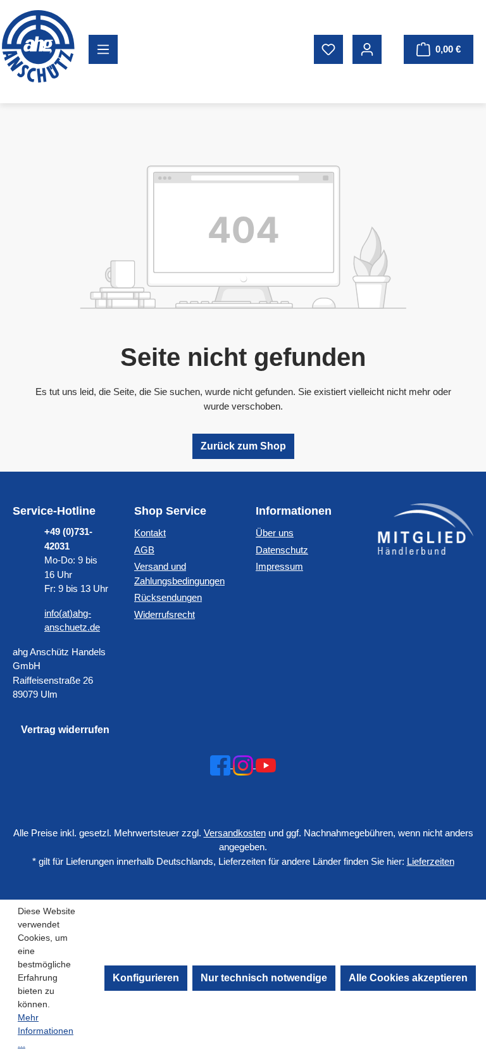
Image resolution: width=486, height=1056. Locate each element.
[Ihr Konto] (367, 49)
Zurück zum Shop (243, 446)
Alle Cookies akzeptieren (408, 977)
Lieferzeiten (430, 861)
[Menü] (103, 49)
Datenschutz (282, 549)
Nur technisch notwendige (264, 977)
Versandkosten (235, 832)
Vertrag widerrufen (65, 729)
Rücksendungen (168, 597)
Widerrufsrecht (164, 614)
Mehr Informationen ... (45, 1030)
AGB (144, 549)
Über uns (275, 532)
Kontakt (150, 532)
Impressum (279, 566)
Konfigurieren (146, 977)
